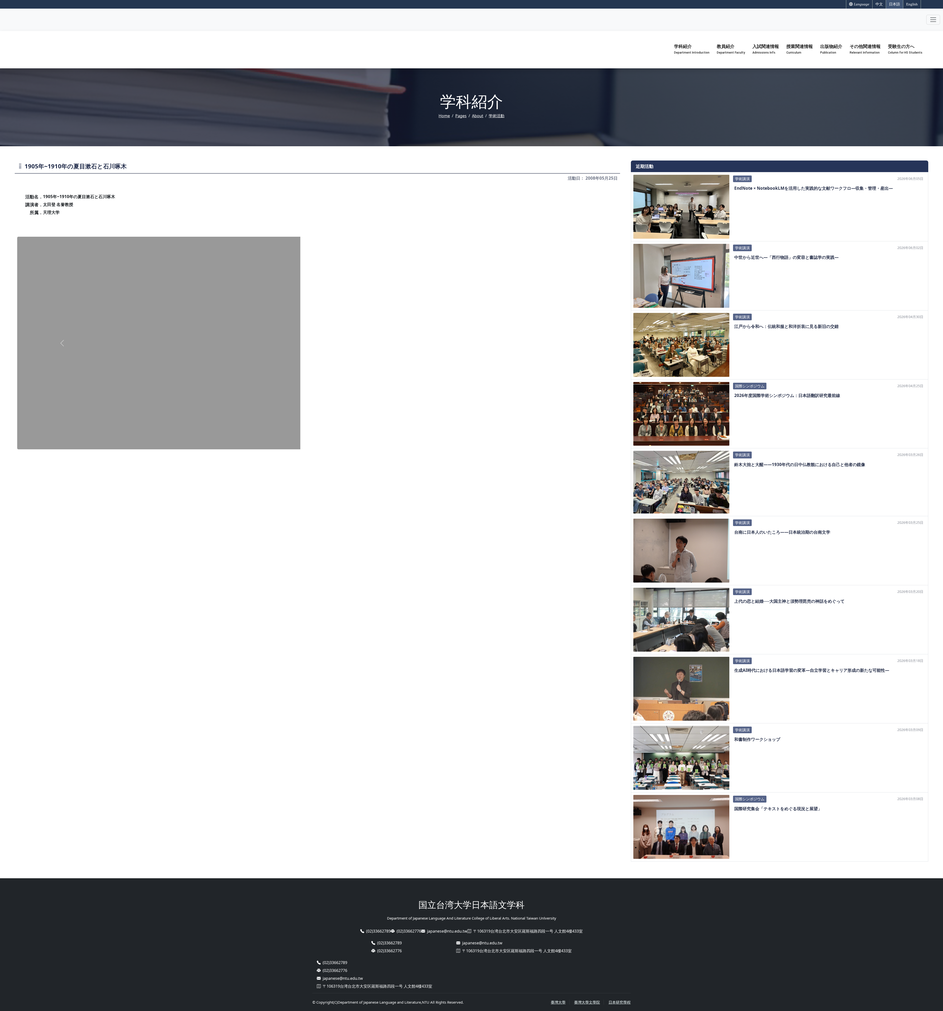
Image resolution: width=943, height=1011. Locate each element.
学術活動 (496, 115)
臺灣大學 (558, 1002)
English (912, 4)
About (477, 115)
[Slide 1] (308, 442)
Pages (461, 115)
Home (444, 115)
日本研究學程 (620, 1002)
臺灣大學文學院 (587, 1002)
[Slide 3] (326, 442)
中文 (879, 4)
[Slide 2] (317, 442)
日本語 (894, 4)
